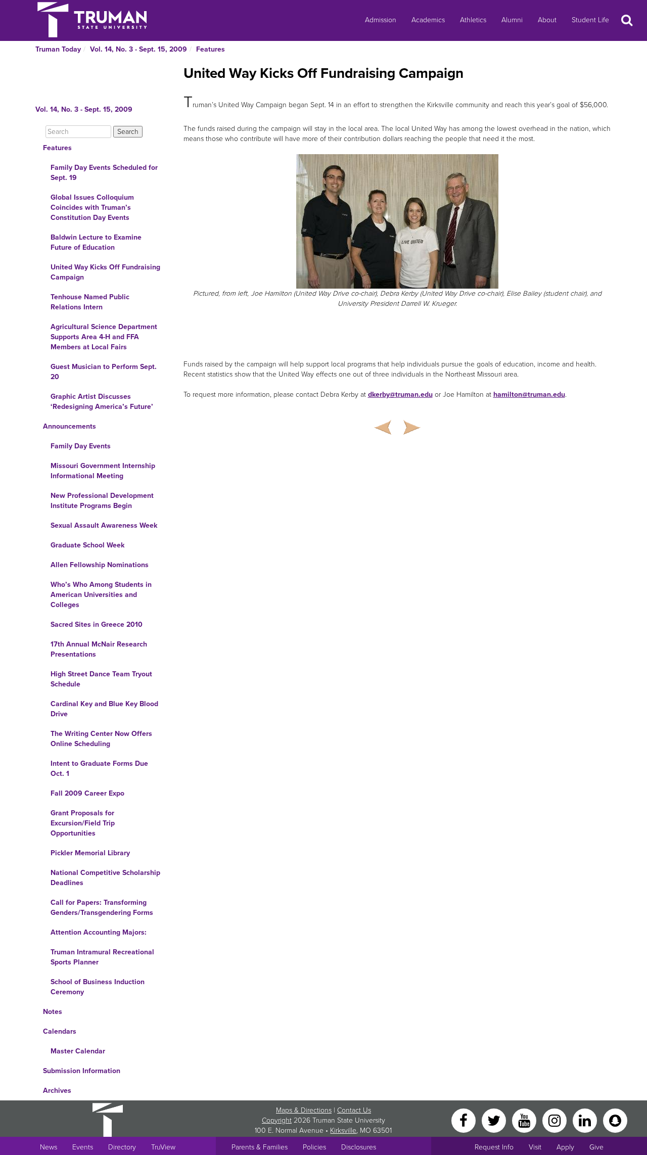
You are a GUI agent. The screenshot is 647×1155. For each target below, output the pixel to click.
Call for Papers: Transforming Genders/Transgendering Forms (102, 907)
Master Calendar (78, 1051)
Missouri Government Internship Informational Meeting (103, 470)
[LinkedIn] (586, 1120)
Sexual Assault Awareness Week (104, 525)
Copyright (277, 1120)
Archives (57, 1090)
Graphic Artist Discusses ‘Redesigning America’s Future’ (102, 401)
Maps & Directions (304, 1110)
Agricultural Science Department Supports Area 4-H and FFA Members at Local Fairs (104, 336)
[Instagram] (555, 1120)
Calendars (59, 1031)
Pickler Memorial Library (90, 853)
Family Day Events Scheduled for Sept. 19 (104, 172)
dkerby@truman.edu (400, 394)
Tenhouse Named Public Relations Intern (90, 302)
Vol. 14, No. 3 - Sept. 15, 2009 (138, 49)
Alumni (512, 20)
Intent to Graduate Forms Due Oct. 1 (99, 768)
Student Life (590, 20)
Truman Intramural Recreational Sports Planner (102, 957)
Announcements (69, 426)
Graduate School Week (87, 545)
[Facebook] (464, 1120)
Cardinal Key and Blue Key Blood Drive (104, 709)
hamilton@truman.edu (529, 394)
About (547, 20)
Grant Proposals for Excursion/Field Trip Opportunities (83, 823)
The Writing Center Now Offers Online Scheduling (101, 738)
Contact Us (354, 1110)
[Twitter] (495, 1120)
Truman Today (58, 49)
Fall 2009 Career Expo (87, 793)
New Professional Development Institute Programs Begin (102, 500)
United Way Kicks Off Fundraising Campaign (105, 272)
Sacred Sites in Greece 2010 (97, 624)
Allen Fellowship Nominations (100, 565)
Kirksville (343, 1130)
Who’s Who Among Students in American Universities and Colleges (101, 594)
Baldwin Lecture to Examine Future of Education (96, 242)
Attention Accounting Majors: (99, 932)
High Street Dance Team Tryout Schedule (101, 679)
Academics (428, 20)
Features (210, 49)
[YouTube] (525, 1120)
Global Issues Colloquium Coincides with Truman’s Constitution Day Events (92, 207)
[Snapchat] (615, 1120)
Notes (52, 1011)
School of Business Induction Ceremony (98, 987)
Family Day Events (81, 446)
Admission (380, 20)
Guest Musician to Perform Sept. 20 (104, 371)
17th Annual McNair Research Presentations (99, 649)
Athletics (473, 20)
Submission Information (81, 1071)
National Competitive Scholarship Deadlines (105, 877)
